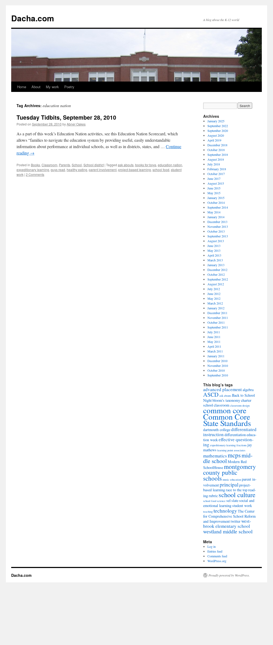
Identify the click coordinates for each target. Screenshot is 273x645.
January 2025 (215, 121)
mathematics (215, 456)
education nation (170, 165)
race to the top (236, 489)
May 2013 (213, 250)
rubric (213, 495)
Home (21, 86)
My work (52, 86)
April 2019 (214, 140)
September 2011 (217, 327)
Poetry (69, 86)
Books (35, 165)
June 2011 (213, 337)
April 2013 (214, 255)
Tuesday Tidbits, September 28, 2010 (66, 117)
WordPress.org (216, 561)
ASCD (211, 394)
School (77, 165)
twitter (235, 521)
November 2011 (217, 317)
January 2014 (215, 217)
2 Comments (35, 174)
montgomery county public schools (229, 472)
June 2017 (213, 178)
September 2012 (217, 279)
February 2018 (216, 169)
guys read (58, 169)
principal (229, 484)
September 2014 (217, 207)
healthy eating (77, 169)
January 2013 (215, 265)
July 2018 (213, 164)
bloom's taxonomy (226, 400)
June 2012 (213, 293)
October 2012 (216, 274)
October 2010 (216, 370)
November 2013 (217, 226)
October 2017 (216, 174)
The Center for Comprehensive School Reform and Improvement (229, 516)
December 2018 (217, 145)
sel (228, 500)
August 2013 (215, 241)
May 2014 (213, 212)
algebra (248, 389)
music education (232, 479)
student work (242, 505)
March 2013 (215, 260)
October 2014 (216, 202)
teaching (208, 511)
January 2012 (215, 308)
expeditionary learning (33, 169)
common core (224, 410)
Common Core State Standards (227, 419)
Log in (211, 546)
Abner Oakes (76, 124)
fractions (241, 445)
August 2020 (215, 135)
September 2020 (217, 130)
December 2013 (217, 222)
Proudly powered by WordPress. (229, 575)
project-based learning (134, 169)
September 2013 (217, 236)
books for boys (145, 165)
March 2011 (215, 351)
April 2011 (214, 346)
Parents (64, 165)
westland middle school (227, 531)
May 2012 (213, 298)
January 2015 (215, 198)
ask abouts (126, 165)
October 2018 (216, 150)
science (221, 501)
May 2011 (213, 341)
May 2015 (213, 193)
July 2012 (213, 289)
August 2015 (215, 183)
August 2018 (215, 159)
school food (160, 169)
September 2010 (217, 375)
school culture (237, 494)
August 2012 (215, 284)
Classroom (49, 165)
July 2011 (213, 332)
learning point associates (231, 450)
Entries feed (214, 551)
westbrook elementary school (227, 523)
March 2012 (215, 303)
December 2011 (217, 313)
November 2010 (217, 365)
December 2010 (217, 361)
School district (93, 165)
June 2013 (213, 246)
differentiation (235, 434)
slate (234, 500)
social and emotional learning (228, 503)
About (36, 86)
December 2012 (217, 269)
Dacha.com (32, 18)
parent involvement (103, 169)
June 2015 (213, 188)
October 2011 (216, 322)
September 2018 (217, 154)
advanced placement (222, 389)
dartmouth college (216, 429)
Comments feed (217, 556)
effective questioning (228, 442)
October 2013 (216, 231)
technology (225, 510)
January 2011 (215, 356)
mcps (234, 455)
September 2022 (217, 126)
